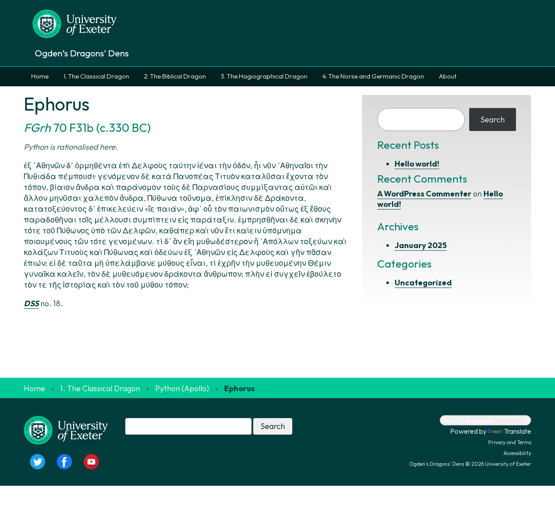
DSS (31, 303)
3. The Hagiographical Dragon (264, 76)
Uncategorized (423, 283)
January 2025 (421, 245)
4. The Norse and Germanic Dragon (373, 76)
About (448, 76)
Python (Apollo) (182, 388)
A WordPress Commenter (424, 194)
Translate (517, 431)
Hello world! (417, 164)
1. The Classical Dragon (96, 76)
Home (40, 76)
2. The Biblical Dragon (175, 76)
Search (492, 119)
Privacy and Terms (509, 442)
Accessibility (517, 453)
